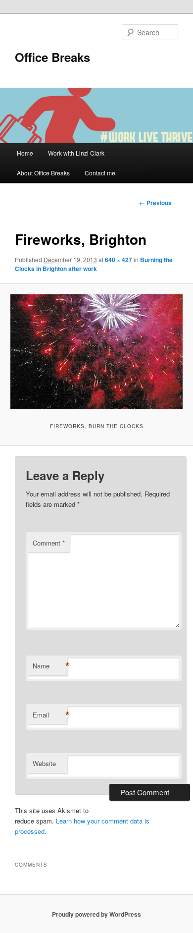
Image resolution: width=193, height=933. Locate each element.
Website (44, 763)
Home (25, 153)
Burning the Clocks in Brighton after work (94, 264)
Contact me (100, 172)
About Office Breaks (43, 172)
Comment (49, 543)
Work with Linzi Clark (76, 153)
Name (50, 666)
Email (50, 715)
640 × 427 (118, 259)
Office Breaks (52, 57)
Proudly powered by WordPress (96, 914)
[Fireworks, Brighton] (96, 351)
